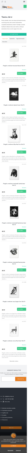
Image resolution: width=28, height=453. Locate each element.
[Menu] (24, 2)
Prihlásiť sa (20, 379)
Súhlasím (14, 446)
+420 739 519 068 (9, 399)
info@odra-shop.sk (9, 396)
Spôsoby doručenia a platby (8, 408)
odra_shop (7, 401)
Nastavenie (10, 450)
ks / (11, 427)
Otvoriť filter (14, 34)
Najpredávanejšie (20, 38)
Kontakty (4, 415)
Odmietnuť (18, 450)
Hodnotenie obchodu (7, 410)
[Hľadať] (2, 1)
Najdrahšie (12, 38)
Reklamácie (5, 420)
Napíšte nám (5, 413)
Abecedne (4, 41)
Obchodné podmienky (7, 417)
